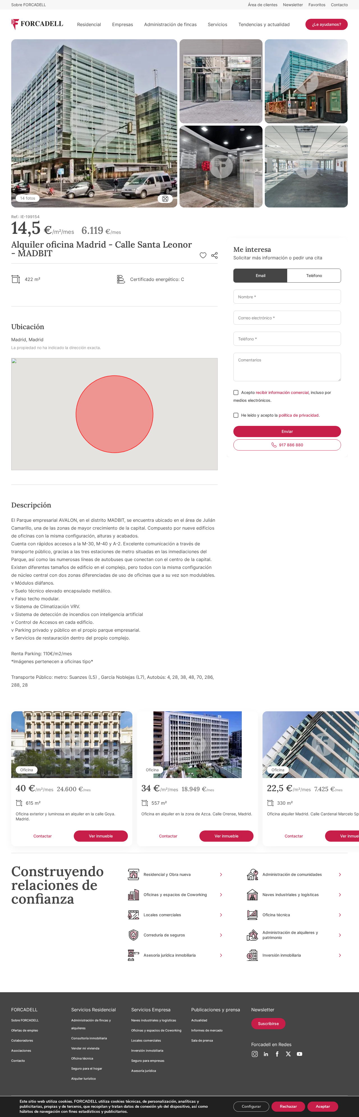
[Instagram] (254, 1056)
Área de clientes (262, 4)
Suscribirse (268, 1023)
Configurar (251, 1106)
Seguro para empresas (147, 1061)
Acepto (248, 392)
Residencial (89, 24)
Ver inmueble (101, 836)
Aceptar (323, 1106)
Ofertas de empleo (24, 1030)
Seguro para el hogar (86, 1068)
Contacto (339, 4)
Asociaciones (21, 1051)
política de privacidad (299, 415)
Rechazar (288, 1106)
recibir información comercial (282, 392)
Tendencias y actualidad (264, 24)
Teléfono (314, 275)
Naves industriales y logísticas (153, 1020)
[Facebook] (277, 1056)
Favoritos (317, 4)
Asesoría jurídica (143, 1071)
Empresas (122, 24)
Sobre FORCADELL (28, 4)
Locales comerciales (146, 1040)
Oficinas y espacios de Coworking (156, 1030)
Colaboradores (22, 1040)
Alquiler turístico (83, 1079)
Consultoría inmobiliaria (89, 1038)
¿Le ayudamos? (326, 24)
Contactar (42, 836)
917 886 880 (291, 444)
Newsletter (293, 4)
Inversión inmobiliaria (147, 1051)
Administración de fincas (170, 24)
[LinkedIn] (266, 1056)
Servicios (217, 24)
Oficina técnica (82, 1058)
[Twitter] (288, 1056)
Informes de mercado (207, 1030)
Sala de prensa (202, 1040)
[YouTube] (299, 1056)
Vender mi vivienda (85, 1048)
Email (260, 275)
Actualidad (199, 1020)
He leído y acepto (258, 415)
